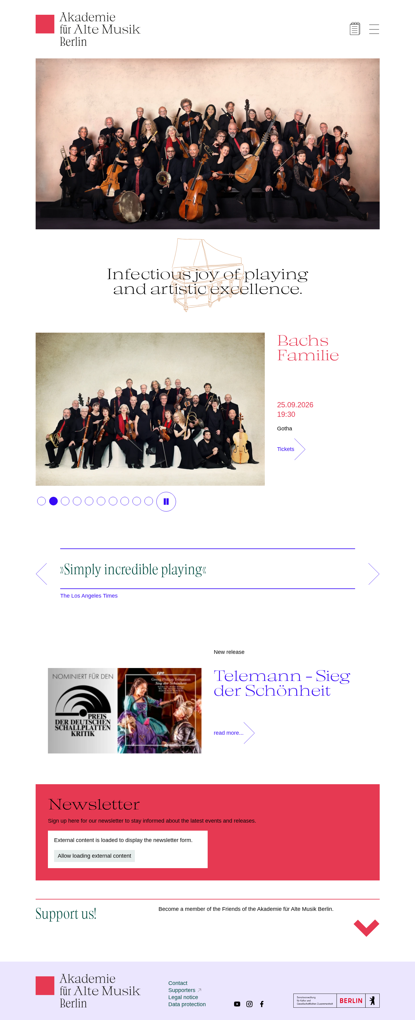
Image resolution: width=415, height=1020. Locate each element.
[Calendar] (355, 28)
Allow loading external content (94, 856)
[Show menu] (374, 29)
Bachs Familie (308, 347)
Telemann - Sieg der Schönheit (282, 683)
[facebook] (261, 1004)
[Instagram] (249, 1004)
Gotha (284, 428)
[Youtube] (237, 1004)
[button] (41, 501)
